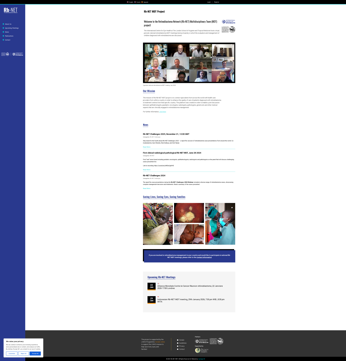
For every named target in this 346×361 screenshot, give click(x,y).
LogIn (209, 2)
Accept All (35, 353)
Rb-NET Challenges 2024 (154, 175)
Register (216, 2)
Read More (146, 147)
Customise (12, 353)
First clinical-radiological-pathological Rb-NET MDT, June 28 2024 (172, 153)
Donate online (160, 342)
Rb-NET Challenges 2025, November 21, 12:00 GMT (166, 134)
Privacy (182, 346)
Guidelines (183, 343)
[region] (23, 347)
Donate (181, 340)
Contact (7, 40)
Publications (9, 36)
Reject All (23, 353)
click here (162, 112)
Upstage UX (201, 359)
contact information (204, 257)
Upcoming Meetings (12, 28)
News (7, 32)
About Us (8, 24)
